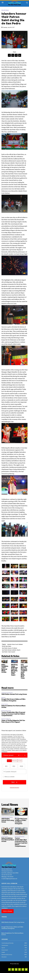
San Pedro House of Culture (9, 648)
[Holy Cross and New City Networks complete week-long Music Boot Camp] (24, 661)
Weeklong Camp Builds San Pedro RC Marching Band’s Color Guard (14, 670)
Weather (3, 697)
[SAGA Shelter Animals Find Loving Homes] (7, 811)
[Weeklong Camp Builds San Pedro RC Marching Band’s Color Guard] (14, 661)
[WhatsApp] (19, 55)
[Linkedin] (16, 969)
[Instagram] (13, 969)
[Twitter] (12, 55)
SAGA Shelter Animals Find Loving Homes (14, 694)
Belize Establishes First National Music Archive (4, 668)
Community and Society (7, 692)
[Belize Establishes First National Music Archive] (4, 661)
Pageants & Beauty (5, 719)
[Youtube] (26, 969)
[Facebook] (9, 55)
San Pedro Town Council (8, 652)
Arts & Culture (5, 10)
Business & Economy (6, 710)
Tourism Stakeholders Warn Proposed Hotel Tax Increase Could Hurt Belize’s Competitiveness (13, 714)
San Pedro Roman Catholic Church (11, 650)
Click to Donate (7, 911)
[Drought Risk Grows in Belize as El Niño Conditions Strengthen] (21, 811)
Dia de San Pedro (6, 646)
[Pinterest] (16, 55)
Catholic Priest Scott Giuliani (15, 644)
